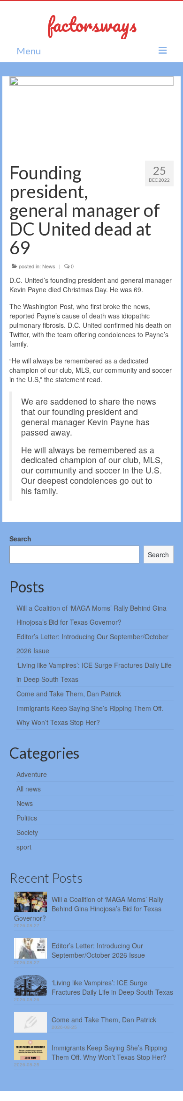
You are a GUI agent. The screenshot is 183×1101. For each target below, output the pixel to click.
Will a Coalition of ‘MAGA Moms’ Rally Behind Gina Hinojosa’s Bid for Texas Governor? (88, 908)
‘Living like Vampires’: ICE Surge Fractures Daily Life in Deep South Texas (112, 987)
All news (28, 788)
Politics (26, 817)
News (48, 266)
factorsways (92, 24)
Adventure (31, 774)
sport (23, 846)
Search (20, 538)
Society (27, 832)
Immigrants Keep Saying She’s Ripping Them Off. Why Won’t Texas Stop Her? (109, 1052)
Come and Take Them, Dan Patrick (68, 693)
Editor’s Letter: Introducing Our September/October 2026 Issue (98, 950)
